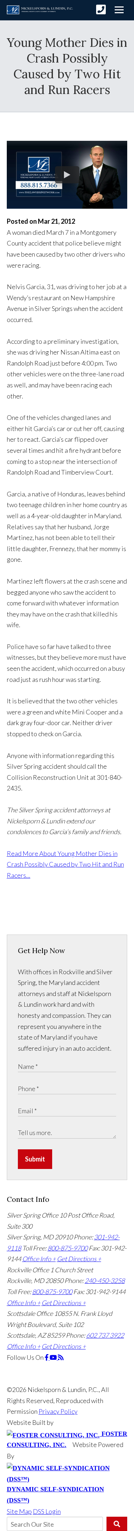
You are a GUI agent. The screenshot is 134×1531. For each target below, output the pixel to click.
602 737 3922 (105, 1335)
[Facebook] (47, 1357)
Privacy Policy (58, 1411)
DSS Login (47, 1511)
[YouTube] (54, 1357)
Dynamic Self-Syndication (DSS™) (55, 1495)
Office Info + (39, 1259)
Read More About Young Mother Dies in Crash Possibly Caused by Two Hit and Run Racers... (65, 864)
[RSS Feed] (61, 1357)
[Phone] (101, 9)
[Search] (117, 1524)
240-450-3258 (105, 1280)
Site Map (19, 1511)
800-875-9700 (68, 1248)
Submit (35, 1159)
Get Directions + (79, 1259)
